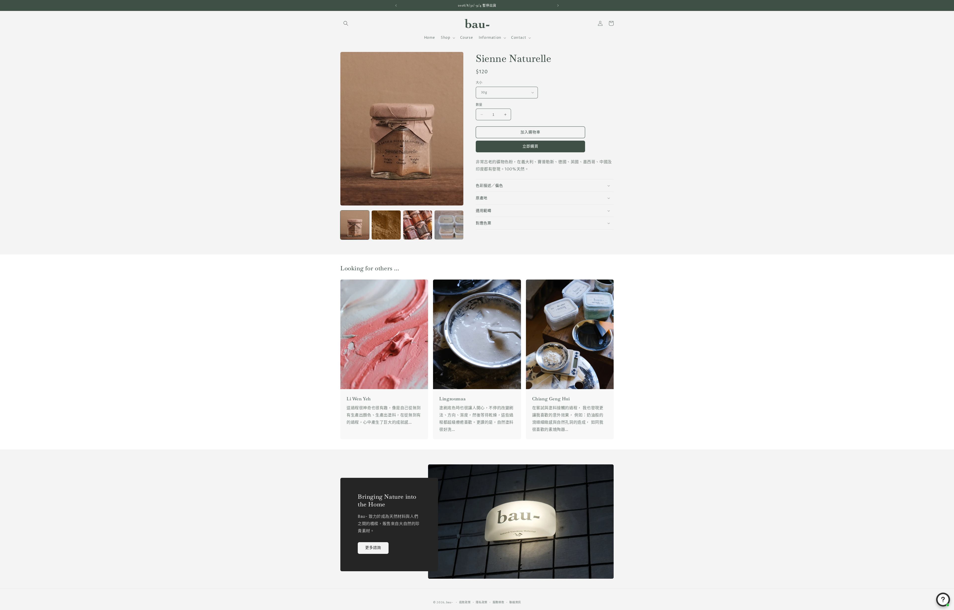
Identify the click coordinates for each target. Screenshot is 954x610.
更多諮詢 (373, 547)
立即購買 (530, 146)
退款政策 (465, 602)
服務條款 (498, 602)
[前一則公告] (396, 5)
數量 (479, 104)
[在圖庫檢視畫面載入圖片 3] (417, 224)
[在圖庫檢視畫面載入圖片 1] (354, 224)
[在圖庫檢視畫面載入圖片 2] (386, 224)
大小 (479, 82)
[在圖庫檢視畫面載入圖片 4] (449, 224)
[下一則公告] (558, 5)
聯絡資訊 (515, 602)
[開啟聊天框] (943, 600)
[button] (345, 23)
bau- (449, 602)
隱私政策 (481, 602)
